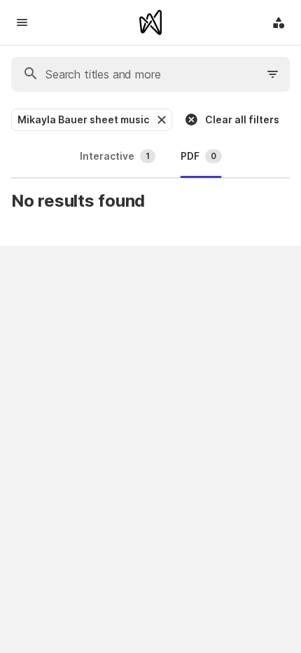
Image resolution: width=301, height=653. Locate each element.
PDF (198, 156)
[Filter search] (273, 74)
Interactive (115, 156)
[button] (160, 120)
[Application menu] (279, 22)
